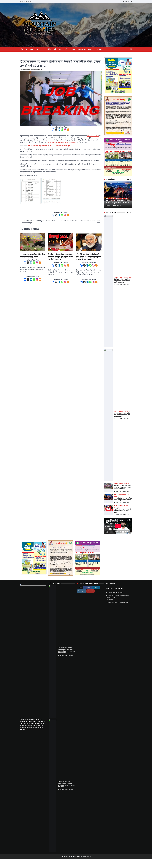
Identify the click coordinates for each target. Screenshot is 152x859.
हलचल (126, 198)
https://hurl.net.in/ (93, 136)
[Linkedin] (59, 129)
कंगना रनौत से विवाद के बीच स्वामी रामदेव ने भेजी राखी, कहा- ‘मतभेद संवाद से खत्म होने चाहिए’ (66, 651)
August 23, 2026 (125, 418)
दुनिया (31, 49)
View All (129, 179)
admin (108, 205)
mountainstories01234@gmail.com (118, 602)
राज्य (36, 49)
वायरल (73, 49)
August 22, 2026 (117, 205)
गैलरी (65, 49)
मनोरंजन (49, 49)
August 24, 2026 (125, 284)
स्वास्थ (59, 49)
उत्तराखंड (112, 198)
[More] (68, 129)
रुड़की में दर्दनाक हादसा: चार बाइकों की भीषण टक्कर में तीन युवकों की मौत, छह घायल (122, 510)
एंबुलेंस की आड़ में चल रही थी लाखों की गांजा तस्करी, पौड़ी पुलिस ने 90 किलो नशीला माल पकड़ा (122, 414)
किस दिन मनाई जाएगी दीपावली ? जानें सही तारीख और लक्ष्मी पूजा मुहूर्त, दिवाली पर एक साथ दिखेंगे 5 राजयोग (60, 256)
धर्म (55, 49)
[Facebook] (53, 129)
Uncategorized (118, 505)
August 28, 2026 (69, 655)
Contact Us (81, 49)
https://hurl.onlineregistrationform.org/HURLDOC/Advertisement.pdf (49, 146)
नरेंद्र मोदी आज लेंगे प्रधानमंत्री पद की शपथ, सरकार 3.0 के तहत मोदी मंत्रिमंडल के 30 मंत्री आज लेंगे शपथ (88, 256)
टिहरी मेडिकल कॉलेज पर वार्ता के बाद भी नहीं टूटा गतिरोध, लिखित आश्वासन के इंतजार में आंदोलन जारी (122, 280)
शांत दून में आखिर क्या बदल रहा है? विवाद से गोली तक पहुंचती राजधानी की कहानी (118, 201)
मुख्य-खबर (24, 58)
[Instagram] (65, 129)
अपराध (107, 198)
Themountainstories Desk (27, 69)
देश (26, 49)
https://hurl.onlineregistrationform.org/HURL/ (62, 142)
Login (90, 49)
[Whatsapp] (62, 129)
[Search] (131, 49)
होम (22, 49)
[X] (56, 129)
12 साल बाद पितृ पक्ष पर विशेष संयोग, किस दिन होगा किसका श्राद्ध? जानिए (32, 255)
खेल (43, 49)
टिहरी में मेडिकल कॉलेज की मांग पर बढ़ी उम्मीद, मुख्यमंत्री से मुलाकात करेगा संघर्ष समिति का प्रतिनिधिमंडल (122, 487)
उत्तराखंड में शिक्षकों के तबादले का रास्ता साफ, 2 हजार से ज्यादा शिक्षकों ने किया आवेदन (66, 785)
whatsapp (98, 49)
